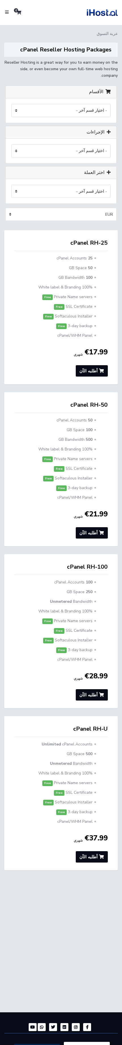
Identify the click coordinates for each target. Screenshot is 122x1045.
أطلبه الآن (89, 371)
